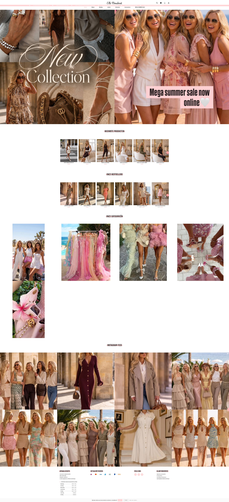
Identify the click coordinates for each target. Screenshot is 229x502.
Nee (126, 500)
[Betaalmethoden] (91, 474)
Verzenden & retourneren (161, 477)
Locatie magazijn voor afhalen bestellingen (67, 478)
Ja (120, 500)
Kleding (101, 7)
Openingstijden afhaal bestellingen (163, 478)
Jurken (109, 7)
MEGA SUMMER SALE (140, 7)
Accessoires (127, 7)
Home (85, 7)
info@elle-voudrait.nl (63, 477)
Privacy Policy (159, 475)
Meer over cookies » (133, 500)
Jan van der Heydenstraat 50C (65, 474)
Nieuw (93, 7)
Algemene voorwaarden (161, 474)
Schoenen (117, 7)
